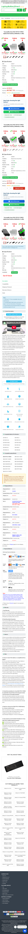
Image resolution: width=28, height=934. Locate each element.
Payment (12, 603)
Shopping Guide (5, 891)
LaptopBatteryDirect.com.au (13, 920)
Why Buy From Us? (6, 877)
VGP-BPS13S (5, 447)
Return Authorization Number (7, 894)
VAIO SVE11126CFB (7, 459)
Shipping (11, 544)
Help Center (4, 888)
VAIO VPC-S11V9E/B (7, 471)
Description (5, 281)
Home (2, 18)
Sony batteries (7, 18)
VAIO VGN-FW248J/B (19, 461)
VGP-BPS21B (17, 449)
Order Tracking (5, 900)
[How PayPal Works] (6, 914)
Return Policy (4, 893)
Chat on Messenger (14, 108)
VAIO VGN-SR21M (6, 466)
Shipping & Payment (7, 287)
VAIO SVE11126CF (18, 456)
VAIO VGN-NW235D (18, 464)
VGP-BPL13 (5, 437)
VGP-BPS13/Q (6, 440)
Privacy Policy (4, 880)
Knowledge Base (5, 890)
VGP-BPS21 (17, 447)
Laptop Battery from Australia (14, 7)
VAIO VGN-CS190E (18, 459)
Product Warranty (5, 878)
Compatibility (5, 284)
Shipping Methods (5, 898)
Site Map (4, 883)
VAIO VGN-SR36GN (18, 466)
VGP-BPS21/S (6, 449)
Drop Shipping (5, 903)
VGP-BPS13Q (17, 445)
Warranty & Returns (6, 290)
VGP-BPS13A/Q (18, 442)
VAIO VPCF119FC (6, 468)
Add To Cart (20, 95)
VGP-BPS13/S (18, 440)
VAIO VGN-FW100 (6, 461)
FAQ (3, 887)
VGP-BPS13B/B (6, 445)
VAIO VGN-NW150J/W (7, 464)
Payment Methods (5, 901)
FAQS (3, 293)
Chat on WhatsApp (15, 111)
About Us (4, 875)
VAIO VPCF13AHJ (18, 468)
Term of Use (4, 881)
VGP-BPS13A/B (6, 442)
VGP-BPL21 (17, 437)
